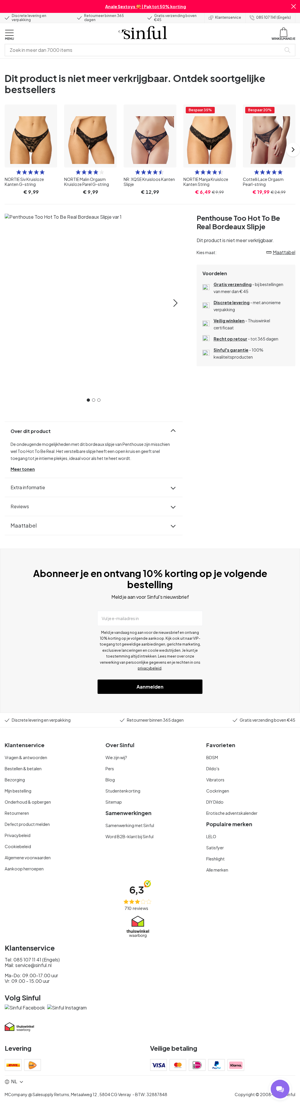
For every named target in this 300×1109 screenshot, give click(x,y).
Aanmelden (150, 687)
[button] (293, 6)
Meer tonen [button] (23, 469)
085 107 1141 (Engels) (273, 17)
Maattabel (24, 525)
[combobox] (144, 50)
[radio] (18, 172)
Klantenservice (228, 17)
